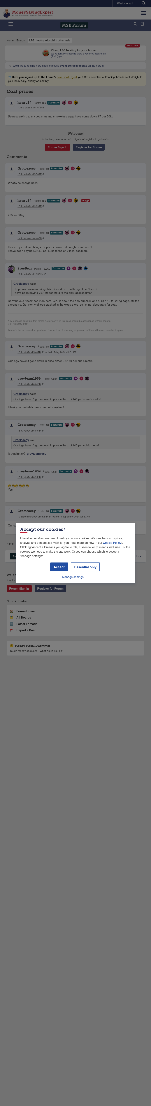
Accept (59, 567)
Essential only (85, 567)
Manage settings (73, 577)
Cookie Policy (112, 542)
